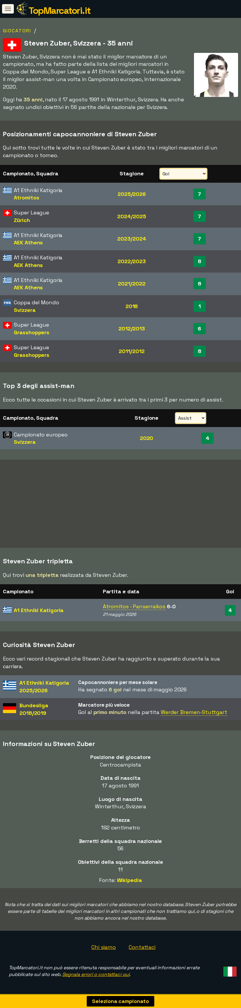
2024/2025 (131, 216)
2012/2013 (131, 328)
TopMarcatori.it (60, 10)
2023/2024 (131, 238)
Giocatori (17, 31)
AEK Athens (28, 242)
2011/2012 (131, 351)
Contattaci (142, 947)
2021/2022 (131, 283)
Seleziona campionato (120, 1001)
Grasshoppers (31, 332)
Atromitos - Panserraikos (134, 606)
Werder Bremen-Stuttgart (194, 712)
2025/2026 (132, 194)
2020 (146, 438)
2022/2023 (132, 261)
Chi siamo (103, 947)
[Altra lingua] (229, 970)
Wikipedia (129, 880)
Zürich (22, 220)
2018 (131, 306)
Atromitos (26, 197)
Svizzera (24, 310)
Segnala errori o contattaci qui (96, 974)
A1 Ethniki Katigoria (38, 610)
